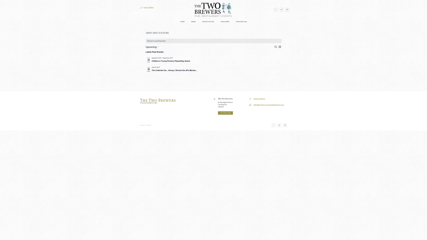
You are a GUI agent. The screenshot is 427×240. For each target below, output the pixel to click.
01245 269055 (148, 8)
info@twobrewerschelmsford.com (269, 105)
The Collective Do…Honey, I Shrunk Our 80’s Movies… (174, 70)
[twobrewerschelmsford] (287, 10)
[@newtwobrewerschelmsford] (276, 10)
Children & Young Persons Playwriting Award (171, 61)
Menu (193, 22)
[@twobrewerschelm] (281, 10)
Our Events (225, 22)
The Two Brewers (158, 100)
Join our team (241, 22)
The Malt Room (208, 22)
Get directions (225, 113)
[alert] (213, 41)
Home (182, 22)
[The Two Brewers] (213, 9)
